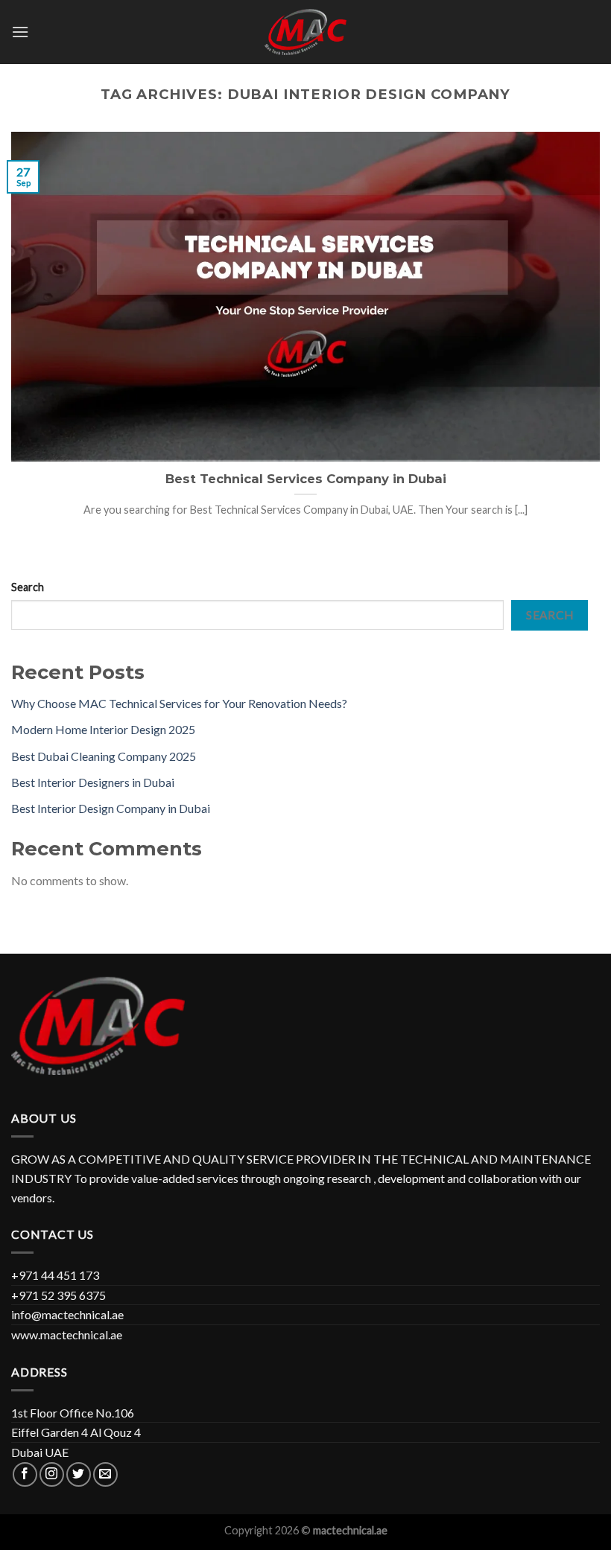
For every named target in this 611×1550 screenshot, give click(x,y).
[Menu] (20, 31)
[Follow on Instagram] (51, 1474)
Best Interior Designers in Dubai (92, 782)
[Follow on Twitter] (78, 1474)
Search (27, 587)
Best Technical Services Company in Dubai (305, 478)
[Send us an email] (105, 1474)
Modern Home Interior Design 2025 (103, 729)
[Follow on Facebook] (25, 1474)
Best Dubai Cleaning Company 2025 (103, 756)
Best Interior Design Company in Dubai (110, 808)
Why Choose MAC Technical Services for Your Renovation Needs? (179, 703)
